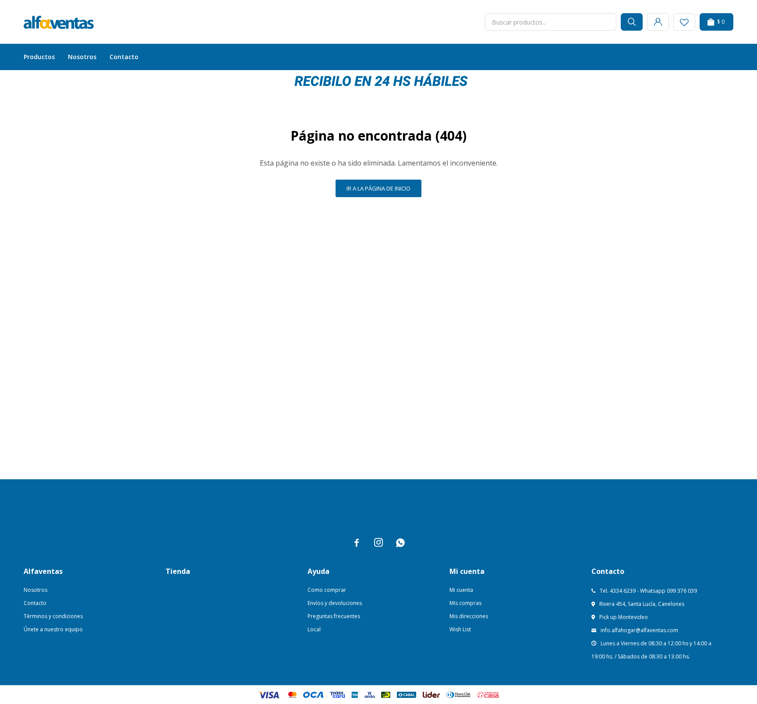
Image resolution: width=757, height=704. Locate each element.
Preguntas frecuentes (334, 616)
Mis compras (465, 603)
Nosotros (82, 57)
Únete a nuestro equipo (53, 629)
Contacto (124, 57)
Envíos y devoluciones (335, 603)
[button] (632, 22)
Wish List (460, 629)
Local (314, 629)
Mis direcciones (468, 616)
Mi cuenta (461, 590)
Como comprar (327, 590)
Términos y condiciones (53, 616)
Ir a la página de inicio (378, 188)
